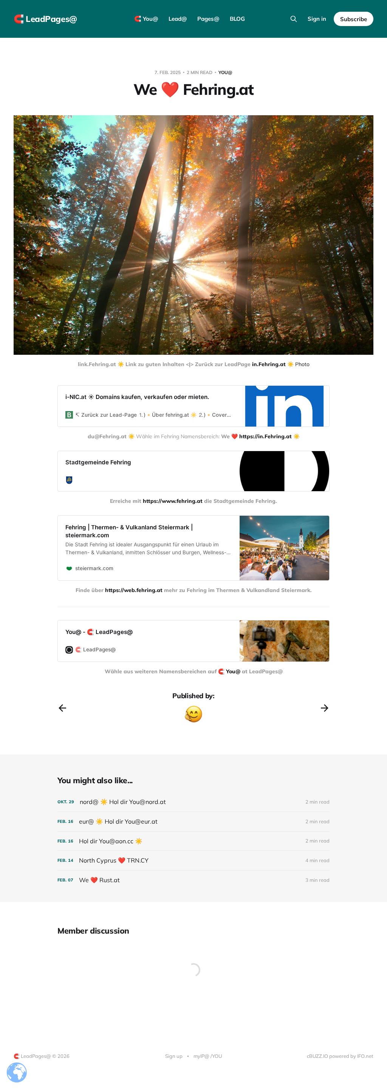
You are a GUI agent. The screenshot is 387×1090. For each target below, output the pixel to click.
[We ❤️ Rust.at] (193, 880)
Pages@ (208, 18)
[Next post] (325, 708)
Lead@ (178, 18)
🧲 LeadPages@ (45, 19)
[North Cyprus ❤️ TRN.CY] (193, 860)
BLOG (237, 18)
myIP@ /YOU (208, 1056)
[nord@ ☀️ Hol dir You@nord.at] (193, 802)
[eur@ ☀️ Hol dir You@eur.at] (193, 821)
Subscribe (353, 19)
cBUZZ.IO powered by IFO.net (340, 1056)
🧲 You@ (146, 18)
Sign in (317, 18)
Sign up (174, 1056)
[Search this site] (293, 19)
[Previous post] (62, 708)
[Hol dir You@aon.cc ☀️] (193, 841)
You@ (225, 72)
